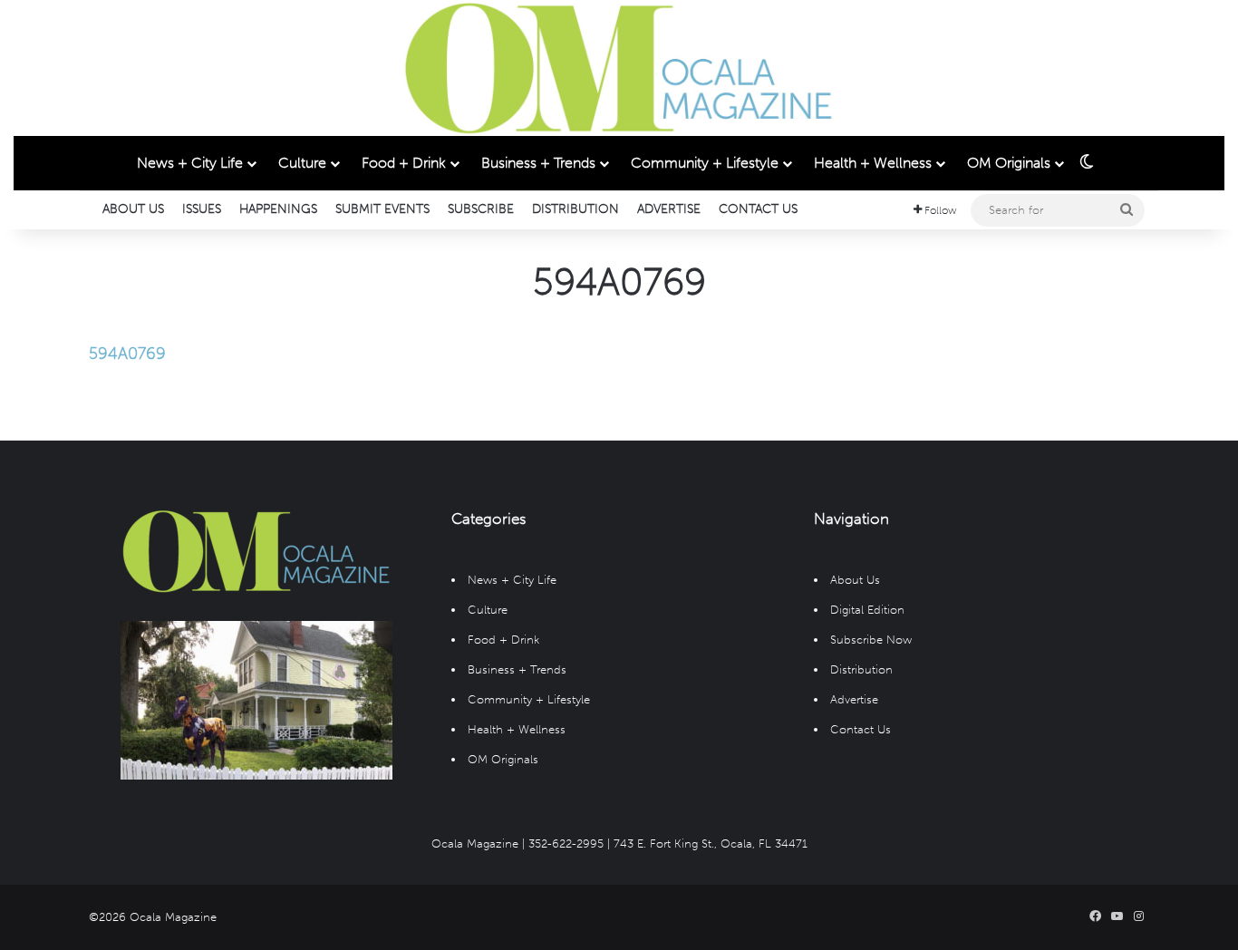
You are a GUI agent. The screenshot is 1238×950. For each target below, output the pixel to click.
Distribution (575, 209)
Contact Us (758, 209)
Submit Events (382, 209)
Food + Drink (404, 162)
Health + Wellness (873, 162)
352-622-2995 (566, 843)
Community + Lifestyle (705, 162)
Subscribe (481, 209)
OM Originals (1008, 162)
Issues (201, 209)
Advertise (669, 209)
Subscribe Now (871, 639)
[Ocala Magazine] (618, 68)
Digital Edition (867, 609)
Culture (302, 162)
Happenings (278, 209)
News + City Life (190, 162)
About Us (133, 209)
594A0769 (127, 354)
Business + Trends (538, 162)
